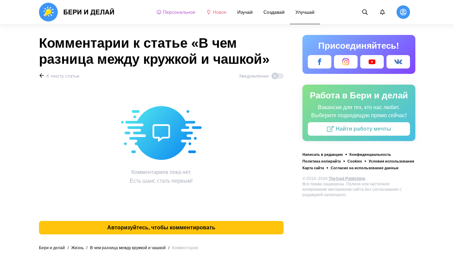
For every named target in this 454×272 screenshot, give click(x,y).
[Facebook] (319, 62)
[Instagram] (346, 62)
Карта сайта (313, 168)
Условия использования (391, 161)
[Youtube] (372, 62)
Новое (219, 12)
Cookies (354, 161)
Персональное (179, 12)
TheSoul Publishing (347, 178)
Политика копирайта (321, 161)
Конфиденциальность (370, 154)
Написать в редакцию (322, 154)
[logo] (77, 12)
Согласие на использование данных (365, 168)
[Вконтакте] (398, 62)
